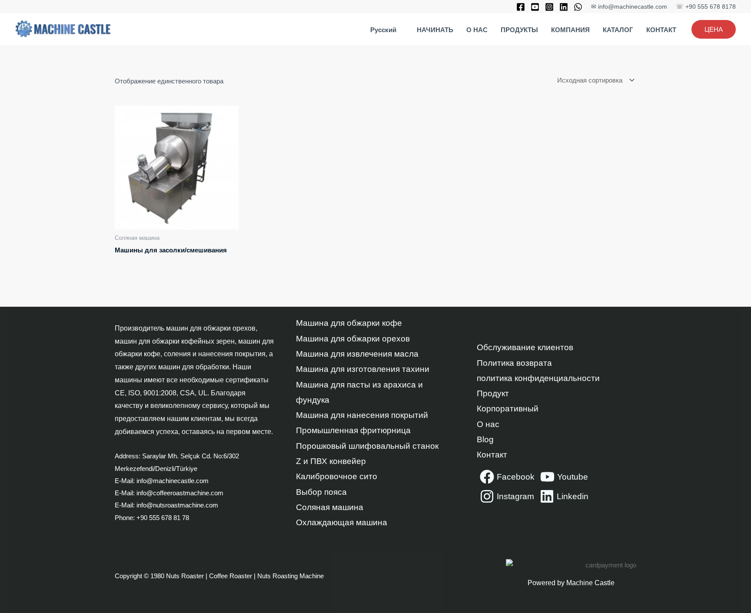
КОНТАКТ (661, 29)
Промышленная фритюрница (353, 430)
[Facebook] (520, 7)
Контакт (492, 454)
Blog (485, 439)
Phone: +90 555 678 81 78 (153, 517)
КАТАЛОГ (618, 29)
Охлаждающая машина (341, 522)
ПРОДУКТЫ (519, 29)
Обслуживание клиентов (525, 347)
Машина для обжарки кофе (349, 323)
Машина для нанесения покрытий (362, 415)
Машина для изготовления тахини (362, 369)
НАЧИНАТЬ (435, 29)
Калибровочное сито (336, 476)
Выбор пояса (321, 492)
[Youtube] (535, 7)
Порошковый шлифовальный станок (367, 446)
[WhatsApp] (578, 7)
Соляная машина (329, 507)
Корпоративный (507, 408)
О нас (488, 424)
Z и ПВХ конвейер (331, 461)
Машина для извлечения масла (357, 353)
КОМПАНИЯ (570, 29)
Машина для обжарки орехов (353, 338)
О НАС (477, 29)
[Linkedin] (563, 7)
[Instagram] (549, 7)
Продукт (493, 393)
